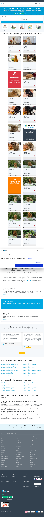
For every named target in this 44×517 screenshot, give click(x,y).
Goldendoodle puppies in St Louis (7, 375)
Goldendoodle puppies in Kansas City (30, 366)
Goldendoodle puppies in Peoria (7, 373)
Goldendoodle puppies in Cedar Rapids (8, 367)
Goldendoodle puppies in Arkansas (29, 385)
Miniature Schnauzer (4, 458)
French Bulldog (18, 446)
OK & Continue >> (35, 265)
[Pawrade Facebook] (35, 479)
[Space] (5, 491)
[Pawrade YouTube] (41, 479)
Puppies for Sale (4, 476)
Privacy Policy (7, 512)
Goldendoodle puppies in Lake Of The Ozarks (9, 370)
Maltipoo (2, 454)
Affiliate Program (26, 481)
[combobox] (21, 17)
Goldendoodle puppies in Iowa (7, 382)
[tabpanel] (11, 339)
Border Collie (18, 440)
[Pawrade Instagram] (37, 479)
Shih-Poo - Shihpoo (19, 464)
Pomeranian (3, 460)
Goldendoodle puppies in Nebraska (7, 387)
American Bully (3, 436)
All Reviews (22, 353)
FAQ (13, 478)
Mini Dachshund (32, 454)
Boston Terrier (32, 440)
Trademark (17, 512)
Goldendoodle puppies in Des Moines (30, 363)
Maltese (31, 452)
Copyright (3, 512)
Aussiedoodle (18, 436)
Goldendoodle (32, 448)
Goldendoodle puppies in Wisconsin (8, 384)
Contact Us (14, 481)
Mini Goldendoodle (4, 456)
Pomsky (17, 460)
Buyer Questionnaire (5, 481)
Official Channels (37, 476)
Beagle (17, 438)
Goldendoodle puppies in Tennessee (29, 390)
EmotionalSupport (21, 30)
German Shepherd (4, 448)
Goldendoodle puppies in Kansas (29, 384)
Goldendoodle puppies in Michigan (7, 388)
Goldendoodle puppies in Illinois (29, 382)
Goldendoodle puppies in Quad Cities (30, 369)
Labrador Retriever (19, 452)
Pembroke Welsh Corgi (33, 458)
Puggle (2, 462)
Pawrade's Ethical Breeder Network (7, 514)
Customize (21, 265)
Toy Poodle (17, 466)
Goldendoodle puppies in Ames (29, 367)
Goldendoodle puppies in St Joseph (7, 366)
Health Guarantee (15, 83)
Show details (38, 262)
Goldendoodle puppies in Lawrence (29, 373)
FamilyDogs (13, 30)
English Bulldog (3, 446)
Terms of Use (12, 512)
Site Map (13, 483)
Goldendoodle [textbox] (5, 16)
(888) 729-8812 (38, 3)
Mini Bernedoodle (18, 454)
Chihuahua (3, 444)
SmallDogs (5, 30)
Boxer (2, 442)
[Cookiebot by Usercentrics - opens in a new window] (38, 250)
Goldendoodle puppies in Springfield (8, 372)
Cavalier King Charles (19, 442)
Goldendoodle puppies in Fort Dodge (30, 375)
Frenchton (31, 446)
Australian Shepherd (33, 436)
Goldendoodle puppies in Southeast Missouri (31, 372)
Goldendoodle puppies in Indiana (7, 385)
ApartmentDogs (38, 30)
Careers (24, 483)
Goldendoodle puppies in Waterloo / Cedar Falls (32, 370)
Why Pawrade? (14, 476)
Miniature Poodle (33, 456)
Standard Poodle (4, 466)
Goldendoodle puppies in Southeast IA (8, 363)
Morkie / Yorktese (18, 458)
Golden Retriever (18, 448)
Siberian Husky (32, 464)
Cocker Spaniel (32, 444)
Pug (30, 460)
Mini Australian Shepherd (20, 456)
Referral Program (26, 486)
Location (16, 483)
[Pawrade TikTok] (39, 479)
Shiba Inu (31, 462)
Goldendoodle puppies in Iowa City (29, 364)
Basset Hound (3, 438)
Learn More (5, 294)
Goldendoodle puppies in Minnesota (8, 390)
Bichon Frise (3, 440)
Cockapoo (17, 444)
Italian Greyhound (33, 450)
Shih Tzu (2, 464)
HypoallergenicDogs (30, 30)
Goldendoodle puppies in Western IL (8, 369)
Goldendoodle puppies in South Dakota (30, 388)
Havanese (17, 450)
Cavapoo (31, 442)
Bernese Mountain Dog (33, 438)
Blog (23, 478)
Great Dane (3, 450)
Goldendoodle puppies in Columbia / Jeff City (9, 364)
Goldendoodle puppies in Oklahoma (29, 387)
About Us (24, 476)
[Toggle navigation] (42, 3)
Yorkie (31, 466)
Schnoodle (17, 462)
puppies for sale (28, 280)
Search (22, 21)
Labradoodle (3, 452)
